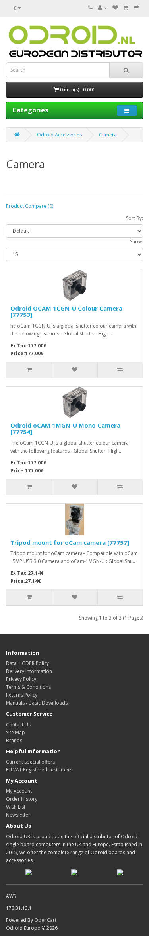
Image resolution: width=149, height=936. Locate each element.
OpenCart (45, 920)
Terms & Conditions (28, 687)
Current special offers (30, 761)
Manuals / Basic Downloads (37, 702)
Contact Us (18, 724)
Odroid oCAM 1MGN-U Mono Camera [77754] (65, 428)
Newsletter (18, 814)
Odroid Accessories (59, 134)
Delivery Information (29, 671)
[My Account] (102, 7)
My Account (19, 791)
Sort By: (134, 218)
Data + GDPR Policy (27, 663)
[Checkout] (136, 7)
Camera (108, 134)
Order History (21, 799)
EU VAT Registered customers (39, 769)
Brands (14, 740)
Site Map (15, 732)
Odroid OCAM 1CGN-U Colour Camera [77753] (66, 311)
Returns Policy (21, 695)
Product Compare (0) (29, 206)
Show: (136, 241)
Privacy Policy (21, 679)
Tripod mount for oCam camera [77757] (69, 542)
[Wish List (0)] (115, 7)
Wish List (15, 806)
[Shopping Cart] (125, 7)
